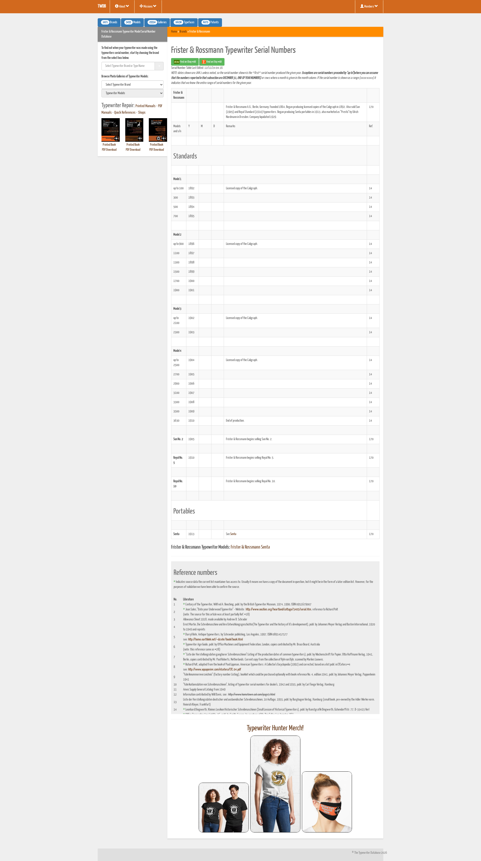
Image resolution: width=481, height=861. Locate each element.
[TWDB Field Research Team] (327, 801)
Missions (148, 6)
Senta (233, 534)
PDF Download (109, 149)
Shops (142, 112)
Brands (183, 31)
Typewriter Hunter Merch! (275, 728)
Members (369, 6)
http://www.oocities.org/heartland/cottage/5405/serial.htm (278, 609)
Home (174, 31)
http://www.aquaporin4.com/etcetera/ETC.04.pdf (214, 669)
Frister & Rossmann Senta (250, 547)
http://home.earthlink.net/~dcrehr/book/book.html (215, 639)
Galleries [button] (158, 22)
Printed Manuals (146, 106)
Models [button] (133, 22)
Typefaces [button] (184, 22)
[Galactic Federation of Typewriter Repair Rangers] (275, 784)
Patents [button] (211, 22)
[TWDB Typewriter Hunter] (224, 807)
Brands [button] (110, 22)
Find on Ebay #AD (188, 61)
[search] (132, 84)
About (122, 6)
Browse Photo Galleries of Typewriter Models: (125, 76)
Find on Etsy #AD (214, 61)
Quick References (125, 112)
